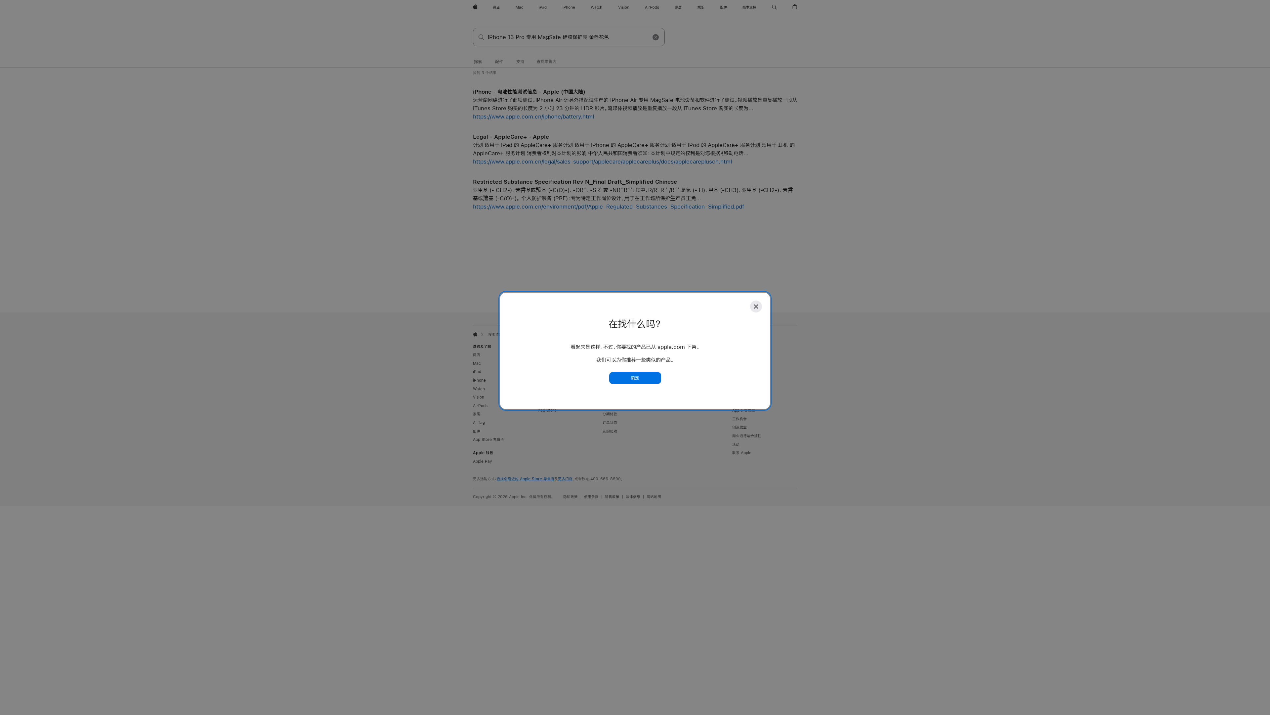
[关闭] (756, 306)
